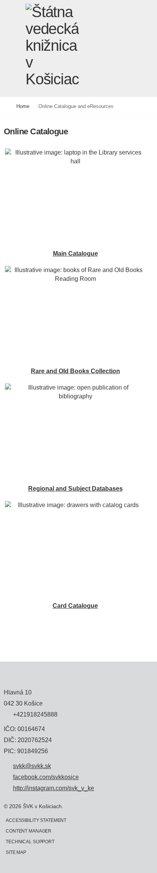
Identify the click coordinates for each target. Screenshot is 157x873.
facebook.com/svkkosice (46, 777)
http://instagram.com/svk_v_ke (53, 788)
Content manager (28, 831)
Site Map (16, 852)
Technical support (30, 842)
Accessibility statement (36, 820)
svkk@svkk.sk (32, 766)
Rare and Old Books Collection (75, 371)
